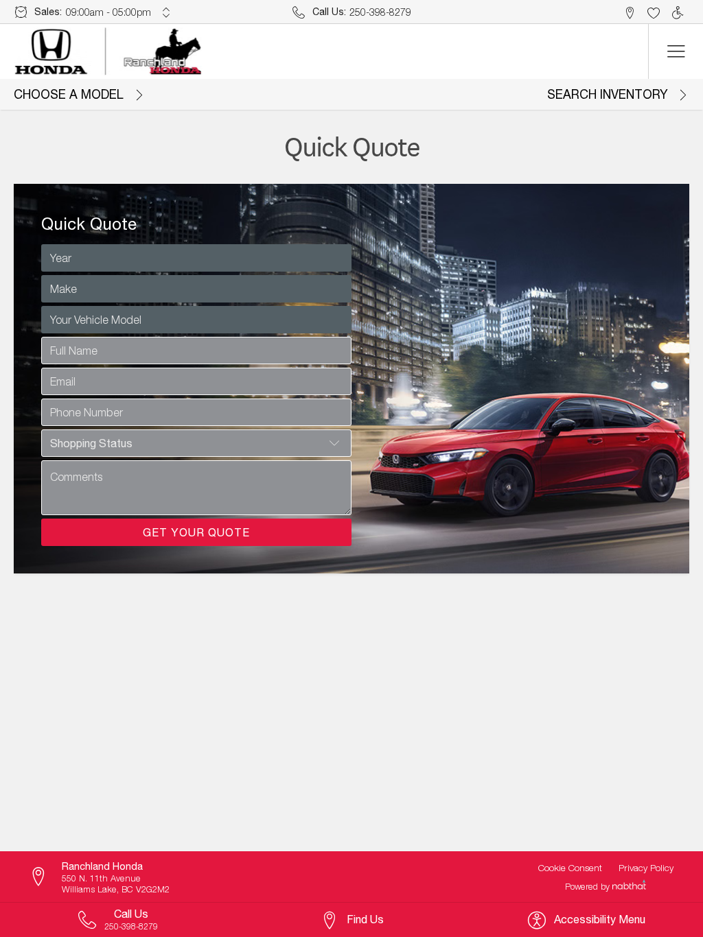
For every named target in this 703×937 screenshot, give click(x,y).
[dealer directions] (44, 877)
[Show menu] (675, 51)
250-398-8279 (380, 12)
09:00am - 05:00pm (108, 12)
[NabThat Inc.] (629, 886)
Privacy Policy (646, 867)
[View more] (166, 12)
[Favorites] (653, 12)
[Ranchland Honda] (109, 51)
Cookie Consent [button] (570, 867)
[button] (629, 12)
